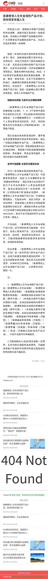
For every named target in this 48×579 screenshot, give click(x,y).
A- (44, 23)
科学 (36, 9)
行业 (21, 9)
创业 (43, 9)
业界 (5, 9)
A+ (40, 23)
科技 (20, 3)
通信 (28, 9)
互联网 (13, 9)
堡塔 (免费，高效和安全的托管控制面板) (28, 495)
